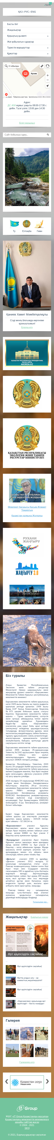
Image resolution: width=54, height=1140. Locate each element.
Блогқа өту (27, 327)
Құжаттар (12, 53)
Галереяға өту (27, 1062)
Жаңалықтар (14, 30)
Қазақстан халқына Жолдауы (27, 515)
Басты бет (12, 24)
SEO (27, 1128)
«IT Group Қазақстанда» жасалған (30, 1116)
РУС (27, 12)
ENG (33, 12)
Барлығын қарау (39, 917)
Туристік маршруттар (18, 47)
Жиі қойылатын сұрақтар (20, 42)
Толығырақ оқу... (40, 902)
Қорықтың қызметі (16, 36)
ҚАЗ (20, 12)
